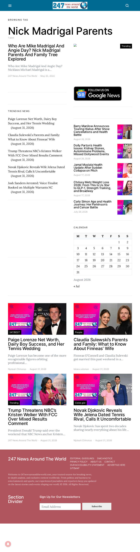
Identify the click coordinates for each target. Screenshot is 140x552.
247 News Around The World (22, 76)
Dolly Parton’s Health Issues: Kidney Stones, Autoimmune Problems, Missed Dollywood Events (91, 149)
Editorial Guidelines (82, 458)
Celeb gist (80, 402)
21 (111, 260)
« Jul (76, 286)
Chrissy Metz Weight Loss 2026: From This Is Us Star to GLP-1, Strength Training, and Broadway (92, 186)
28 (110, 266)
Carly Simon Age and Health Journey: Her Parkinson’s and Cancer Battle (93, 204)
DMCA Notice (104, 458)
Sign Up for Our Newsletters (60, 498)
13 (102, 254)
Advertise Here (116, 465)
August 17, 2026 (82, 175)
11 (86, 254)
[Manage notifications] (8, 544)
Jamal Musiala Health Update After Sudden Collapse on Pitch (88, 167)
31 (78, 272)
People (78, 332)
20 (102, 260)
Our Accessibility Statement (87, 465)
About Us (96, 461)
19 (94, 260)
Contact (109, 461)
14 (111, 254)
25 (86, 266)
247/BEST (14, 332)
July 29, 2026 (81, 211)
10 (78, 254)
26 (94, 266)
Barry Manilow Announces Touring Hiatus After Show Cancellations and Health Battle (92, 130)
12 (94, 254)
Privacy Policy (79, 461)
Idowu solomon (81, 369)
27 (102, 266)
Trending (126, 46)
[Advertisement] (37, 228)
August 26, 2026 (82, 139)
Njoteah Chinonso (17, 369)
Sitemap (74, 468)
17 (78, 260)
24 (78, 266)
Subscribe (97, 506)
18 (86, 260)
